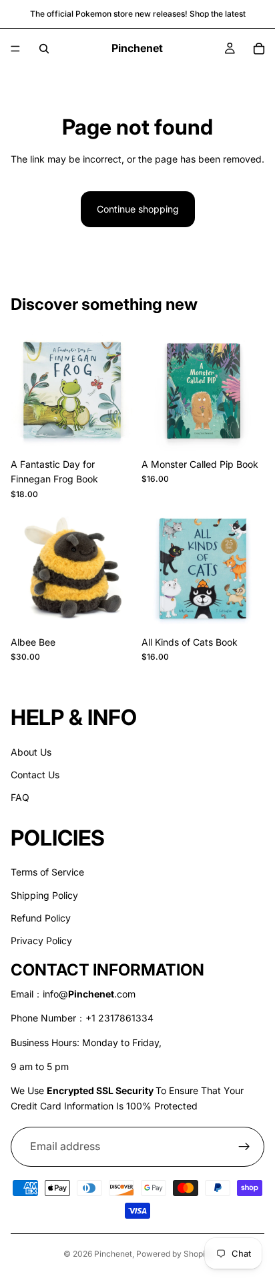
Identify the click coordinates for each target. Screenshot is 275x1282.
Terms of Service (47, 872)
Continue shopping (138, 209)
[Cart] (259, 48)
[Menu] (15, 48)
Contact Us (35, 774)
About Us (31, 752)
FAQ (20, 798)
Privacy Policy (41, 941)
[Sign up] (244, 1147)
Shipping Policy (44, 895)
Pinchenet (113, 1254)
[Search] (44, 48)
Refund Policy (41, 918)
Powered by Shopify (174, 1254)
